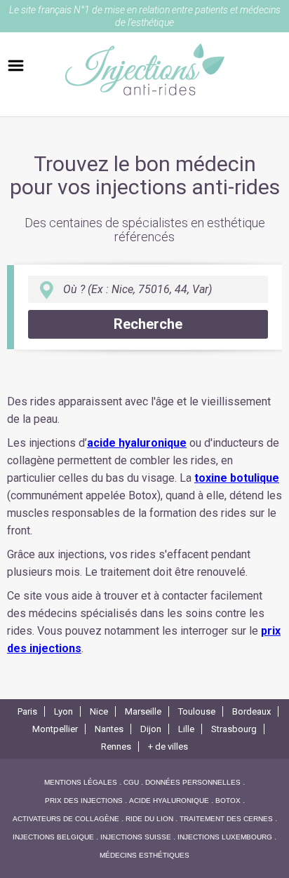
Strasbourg (234, 729)
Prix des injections (84, 800)
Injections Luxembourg (224, 837)
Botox (228, 800)
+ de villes (168, 746)
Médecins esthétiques (144, 855)
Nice (99, 711)
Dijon (150, 729)
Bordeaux (251, 711)
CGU (131, 782)
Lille (186, 729)
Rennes (116, 746)
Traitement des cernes (226, 819)
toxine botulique (236, 478)
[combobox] (148, 289)
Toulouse (196, 711)
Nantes (109, 729)
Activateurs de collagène (66, 819)
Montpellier (55, 729)
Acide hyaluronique (169, 800)
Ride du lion (149, 819)
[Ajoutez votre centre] (16, 65)
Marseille (143, 711)
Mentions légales (80, 782)
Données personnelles (193, 782)
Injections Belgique (53, 837)
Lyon (63, 711)
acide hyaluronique (137, 443)
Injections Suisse (135, 837)
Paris (27, 711)
